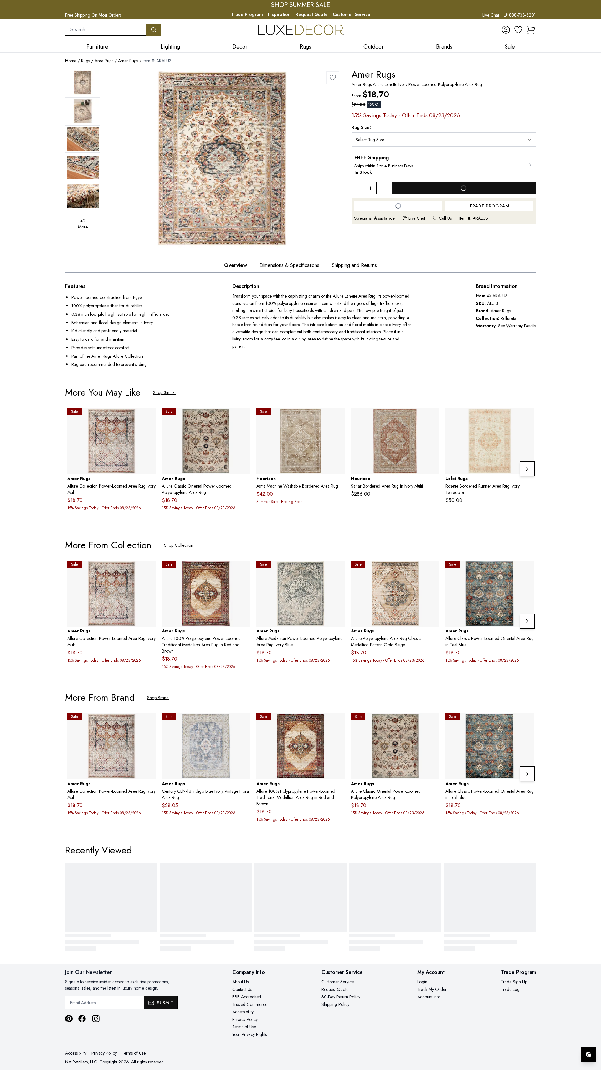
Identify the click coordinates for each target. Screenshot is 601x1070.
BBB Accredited (246, 997)
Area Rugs (104, 61)
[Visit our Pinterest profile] (69, 1018)
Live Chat (490, 15)
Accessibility (243, 1012)
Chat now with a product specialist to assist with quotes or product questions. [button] (544, 1038)
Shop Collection (178, 545)
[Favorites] (518, 30)
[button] (531, 30)
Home (70, 61)
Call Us (445, 218)
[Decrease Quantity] (358, 188)
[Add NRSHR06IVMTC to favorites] (432, 417)
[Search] (153, 30)
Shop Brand (158, 697)
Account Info (428, 997)
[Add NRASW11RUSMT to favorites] (337, 417)
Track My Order (432, 989)
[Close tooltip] (590, 1035)
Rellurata (508, 318)
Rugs (85, 61)
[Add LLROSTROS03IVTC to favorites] (526, 417)
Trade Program (247, 14)
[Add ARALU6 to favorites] (337, 570)
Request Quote (311, 14)
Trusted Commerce (249, 1004)
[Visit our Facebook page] (82, 1018)
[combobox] (105, 29)
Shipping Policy (335, 1004)
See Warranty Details (517, 326)
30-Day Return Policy (340, 997)
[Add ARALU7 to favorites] (432, 570)
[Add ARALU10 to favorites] (526, 570)
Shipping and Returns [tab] (354, 265)
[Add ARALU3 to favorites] (332, 77)
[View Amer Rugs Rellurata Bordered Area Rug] (82, 82)
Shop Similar (164, 392)
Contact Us (242, 989)
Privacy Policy (245, 1019)
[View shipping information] (444, 164)
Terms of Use (244, 1027)
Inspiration (279, 14)
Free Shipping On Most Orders (93, 15)
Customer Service (351, 14)
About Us (240, 982)
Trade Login (512, 989)
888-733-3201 (522, 15)
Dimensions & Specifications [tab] (289, 265)
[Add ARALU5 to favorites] (148, 417)
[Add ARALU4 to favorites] (243, 570)
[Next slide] (527, 468)
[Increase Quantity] (383, 188)
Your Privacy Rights (249, 1034)
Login (422, 982)
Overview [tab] (235, 265)
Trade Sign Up (514, 982)
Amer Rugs (128, 61)
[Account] (506, 30)
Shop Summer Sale (300, 5)
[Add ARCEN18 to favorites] (243, 722)
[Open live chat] (588, 1054)
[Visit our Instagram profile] (95, 1018)
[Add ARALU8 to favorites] (243, 417)
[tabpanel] (300, 326)
